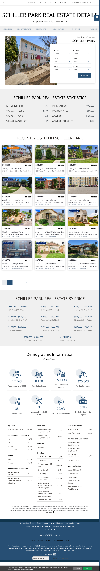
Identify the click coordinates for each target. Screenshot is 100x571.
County (46, 523)
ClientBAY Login (56, 526)
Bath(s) (75, 58)
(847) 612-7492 (32, 2)
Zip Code (59, 523)
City (52, 523)
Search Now (84, 75)
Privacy (27, 526)
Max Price (76, 50)
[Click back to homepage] (2, 2)
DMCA (46, 526)
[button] (97, 18)
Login (73, 2)
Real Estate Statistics (24, 29)
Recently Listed (41, 29)
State (39, 523)
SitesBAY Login (70, 526)
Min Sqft (56, 66)
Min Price (57, 50)
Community (69, 523)
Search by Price (58, 29)
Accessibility (36, 526)
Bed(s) (56, 58)
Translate (65, 558)
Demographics (75, 29)
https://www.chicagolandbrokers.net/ (55, 540)
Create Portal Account (84, 2)
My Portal (64, 2)
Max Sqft (76, 66)
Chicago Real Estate (27, 523)
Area (78, 523)
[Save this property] (30, 148)
